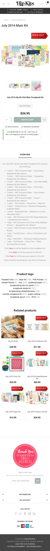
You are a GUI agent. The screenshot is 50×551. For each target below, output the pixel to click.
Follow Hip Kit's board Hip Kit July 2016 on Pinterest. (25, 260)
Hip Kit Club (13, 341)
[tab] (25, 155)
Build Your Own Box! (16, 12)
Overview (25, 154)
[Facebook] (16, 514)
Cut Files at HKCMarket (35, 12)
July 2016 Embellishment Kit (37, 377)
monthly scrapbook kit (12, 294)
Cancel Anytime (38, 10)
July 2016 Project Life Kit (37, 412)
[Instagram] (30, 514)
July (20, 282)
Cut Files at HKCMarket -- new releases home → (25, 546)
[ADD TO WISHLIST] (44, 119)
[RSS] (34, 514)
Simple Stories (8, 282)
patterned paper (35, 282)
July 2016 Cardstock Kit (37, 341)
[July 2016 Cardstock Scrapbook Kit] (37, 326)
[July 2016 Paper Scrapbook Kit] (12, 397)
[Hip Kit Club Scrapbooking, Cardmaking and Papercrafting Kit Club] (12, 326)
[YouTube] (20, 514)
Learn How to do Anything (25, 544)
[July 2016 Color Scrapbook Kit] (12, 362)
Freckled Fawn (7, 279)
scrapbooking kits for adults (22, 285)
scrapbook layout (17, 297)
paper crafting (34, 294)
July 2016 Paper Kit (13, 412)
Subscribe (38, 481)
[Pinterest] (25, 514)
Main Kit (22, 279)
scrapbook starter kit (22, 288)
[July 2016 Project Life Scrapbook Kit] (37, 397)
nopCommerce (29, 539)
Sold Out (38, 35)
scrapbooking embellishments (22, 291)
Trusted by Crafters (18, 10)
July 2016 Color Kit (13, 376)
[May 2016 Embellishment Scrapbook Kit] (37, 362)
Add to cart (27, 120)
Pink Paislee (38, 279)
